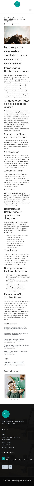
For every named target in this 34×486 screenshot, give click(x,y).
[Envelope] (3, 467)
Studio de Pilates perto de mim (15, 365)
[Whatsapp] (6, 467)
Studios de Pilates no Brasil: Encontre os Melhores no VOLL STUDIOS (16, 333)
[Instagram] (10, 467)
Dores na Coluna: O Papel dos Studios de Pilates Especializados (16, 346)
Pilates (7, 362)
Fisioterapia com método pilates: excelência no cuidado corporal (14, 340)
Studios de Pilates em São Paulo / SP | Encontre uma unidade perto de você (15, 327)
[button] (5, 386)
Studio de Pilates (17, 362)
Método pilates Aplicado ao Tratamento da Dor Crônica (16, 352)
